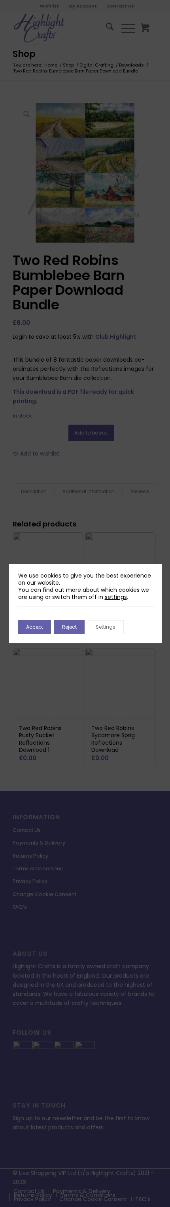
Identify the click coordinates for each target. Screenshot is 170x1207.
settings (116, 597)
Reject (69, 627)
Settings (105, 627)
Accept (34, 627)
